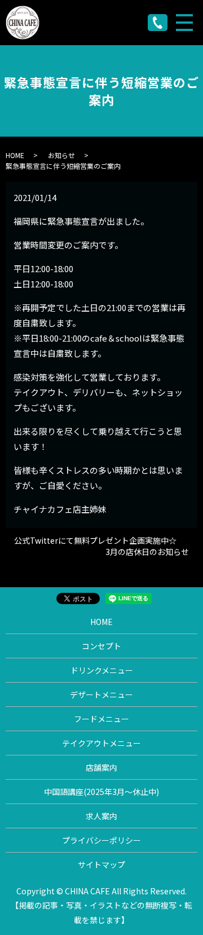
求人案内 (101, 816)
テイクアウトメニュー (101, 743)
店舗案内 (101, 767)
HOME (15, 155)
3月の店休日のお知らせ (147, 552)
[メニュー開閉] (184, 22)
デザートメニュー (101, 694)
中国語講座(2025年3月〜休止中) (101, 791)
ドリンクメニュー (101, 670)
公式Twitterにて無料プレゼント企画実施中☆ (95, 540)
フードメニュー (101, 718)
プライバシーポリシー (101, 840)
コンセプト (101, 646)
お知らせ (61, 155)
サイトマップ (101, 864)
